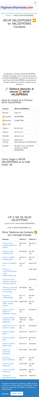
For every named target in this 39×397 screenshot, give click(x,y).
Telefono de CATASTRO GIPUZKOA (6, 351)
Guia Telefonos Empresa (13, 13)
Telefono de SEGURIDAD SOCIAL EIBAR (9, 377)
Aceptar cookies (17, 393)
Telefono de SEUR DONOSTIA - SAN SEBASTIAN (8, 320)
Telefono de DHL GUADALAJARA (8, 252)
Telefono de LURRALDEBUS (7, 296)
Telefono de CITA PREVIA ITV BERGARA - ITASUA (9, 311)
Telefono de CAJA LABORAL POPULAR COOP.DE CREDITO (9, 281)
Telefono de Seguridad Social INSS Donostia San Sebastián (9, 289)
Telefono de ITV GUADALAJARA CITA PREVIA (9, 245)
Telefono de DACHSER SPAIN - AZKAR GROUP (10, 303)
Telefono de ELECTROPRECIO (8, 359)
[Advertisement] (19, 49)
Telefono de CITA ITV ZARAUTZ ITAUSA (9, 327)
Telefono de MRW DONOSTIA (8, 371)
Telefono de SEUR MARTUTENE (8, 345)
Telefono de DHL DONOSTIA (8, 365)
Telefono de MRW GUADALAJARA (8, 258)
